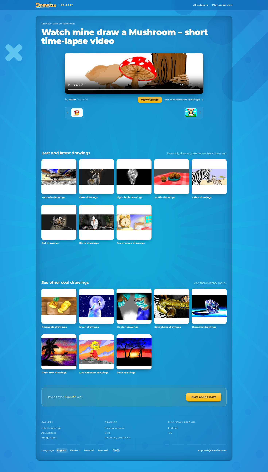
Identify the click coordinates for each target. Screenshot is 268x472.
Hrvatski (89, 450)
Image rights (49, 437)
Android (173, 428)
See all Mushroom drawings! (182, 99)
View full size (150, 99)
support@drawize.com (212, 450)
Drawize (46, 23)
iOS (170, 432)
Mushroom (69, 23)
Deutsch (75, 450)
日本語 (116, 450)
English (61, 450)
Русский (103, 450)
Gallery (57, 23)
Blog (107, 432)
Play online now (222, 4)
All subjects (200, 4)
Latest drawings (51, 428)
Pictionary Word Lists (118, 437)
